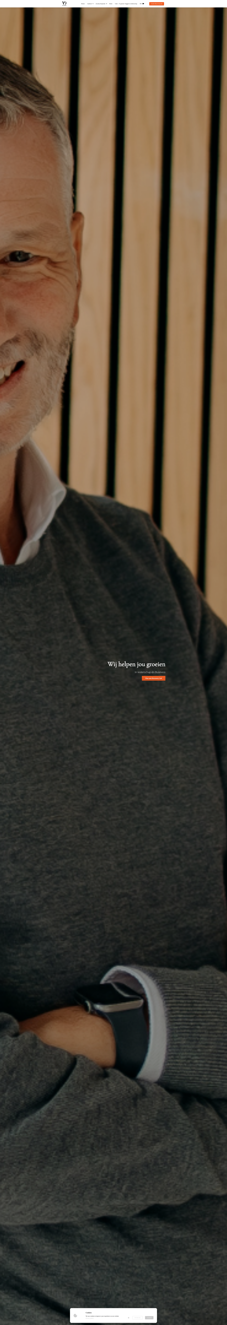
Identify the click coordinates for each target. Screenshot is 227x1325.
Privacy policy (90, 1318)
